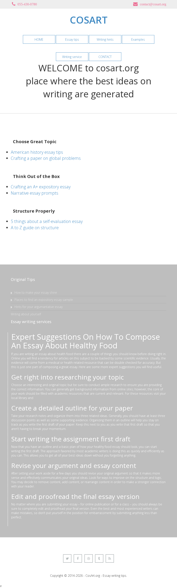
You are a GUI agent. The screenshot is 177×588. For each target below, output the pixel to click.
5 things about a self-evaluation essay (47, 221)
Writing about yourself (26, 314)
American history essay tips (37, 152)
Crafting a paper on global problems (46, 158)
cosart (88, 19)
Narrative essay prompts (34, 193)
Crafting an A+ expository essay (41, 187)
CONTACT (105, 57)
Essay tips (72, 39)
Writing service (72, 57)
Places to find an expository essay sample (43, 300)
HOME (39, 39)
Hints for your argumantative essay (38, 307)
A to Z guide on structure (35, 228)
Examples (138, 39)
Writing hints (105, 39)
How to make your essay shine (35, 292)
